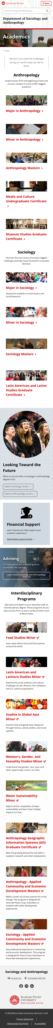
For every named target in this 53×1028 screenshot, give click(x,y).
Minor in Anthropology (23, 139)
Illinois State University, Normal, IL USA (30, 1013)
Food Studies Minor (20, 638)
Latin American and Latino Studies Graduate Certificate (26, 390)
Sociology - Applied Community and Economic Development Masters (26, 939)
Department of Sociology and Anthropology (25, 20)
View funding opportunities (19, 539)
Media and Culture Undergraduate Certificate (26, 199)
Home (7, 50)
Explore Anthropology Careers (19, 493)
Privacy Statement (25, 1019)
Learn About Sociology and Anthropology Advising (26, 575)
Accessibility (40, 1023)
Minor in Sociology (20, 322)
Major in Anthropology (23, 111)
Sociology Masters (19, 354)
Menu (47, 3)
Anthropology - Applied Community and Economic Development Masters (26, 886)
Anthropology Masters (23, 168)
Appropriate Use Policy (18, 1023)
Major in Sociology (20, 288)
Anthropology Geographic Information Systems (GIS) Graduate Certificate (26, 842)
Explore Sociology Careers (17, 486)
